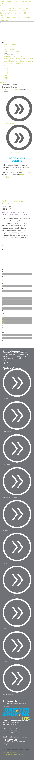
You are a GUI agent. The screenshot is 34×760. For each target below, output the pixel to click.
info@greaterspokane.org (17, 737)
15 (2, 301)
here (22, 175)
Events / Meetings (10, 44)
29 (3, 335)
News (19, 18)
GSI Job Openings (17, 63)
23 (3, 320)
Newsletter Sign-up (16, 13)
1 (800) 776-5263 (16, 732)
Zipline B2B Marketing (13, 755)
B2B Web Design (11, 752)
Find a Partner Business (8, 18)
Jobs (23, 18)
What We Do (9, 49)
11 (2, 291)
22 (3, 318)
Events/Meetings (14, 89)
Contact (28, 18)
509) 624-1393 (13, 729)
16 (2, 303)
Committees (4, 13)
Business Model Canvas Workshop (12, 202)
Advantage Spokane (11, 52)
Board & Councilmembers (21, 8)
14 (2, 298)
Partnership (8, 47)
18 (2, 308)
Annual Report (21, 11)
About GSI (4, 8)
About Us (3, 6)
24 (3, 323)
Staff (9, 8)
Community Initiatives (8, 11)
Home (4, 89)
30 (3, 338)
